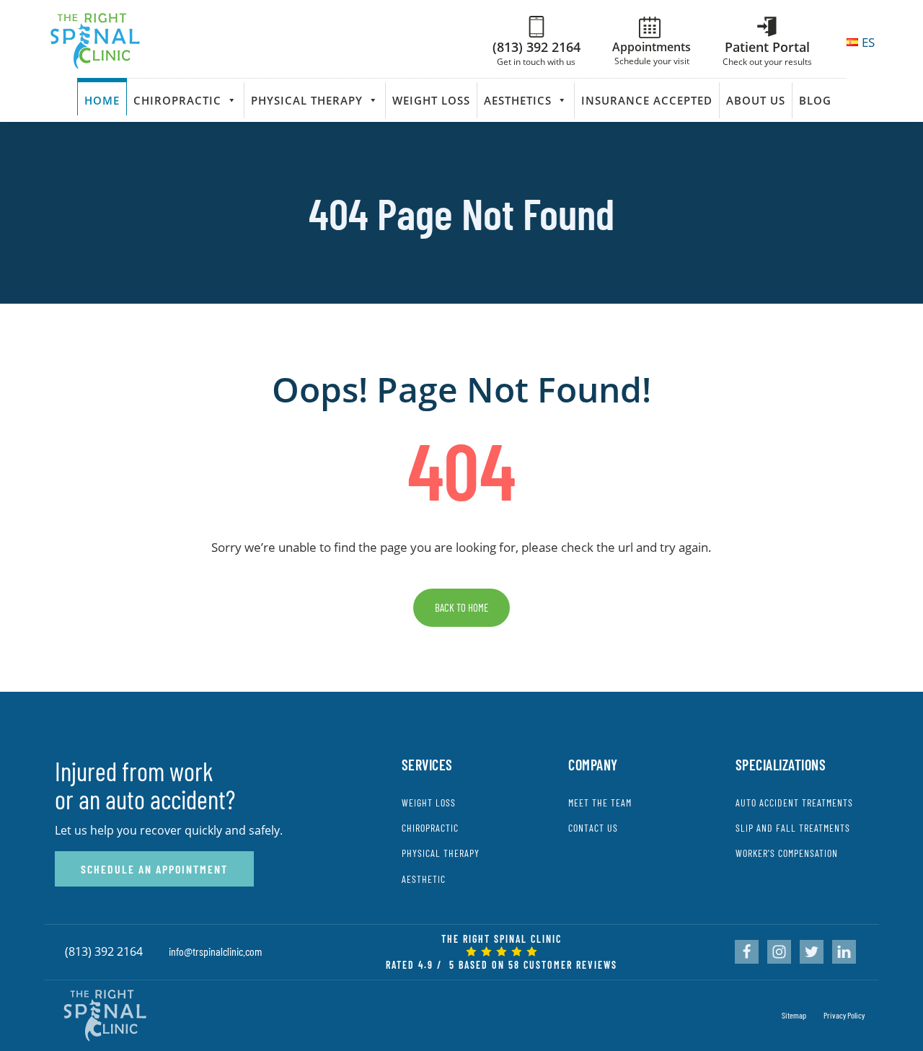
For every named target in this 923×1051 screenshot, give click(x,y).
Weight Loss (431, 100)
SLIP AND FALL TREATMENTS (793, 827)
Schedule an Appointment (154, 869)
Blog (815, 100)
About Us (755, 100)
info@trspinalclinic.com (215, 951)
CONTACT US (593, 827)
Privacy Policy (844, 1015)
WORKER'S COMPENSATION (787, 853)
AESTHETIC (424, 879)
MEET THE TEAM (600, 802)
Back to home (461, 607)
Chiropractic (177, 100)
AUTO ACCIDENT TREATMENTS (794, 802)
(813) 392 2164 (104, 951)
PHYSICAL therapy (441, 853)
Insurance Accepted (646, 100)
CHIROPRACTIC (430, 827)
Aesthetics (518, 100)
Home (102, 100)
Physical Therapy (307, 100)
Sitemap (794, 1015)
